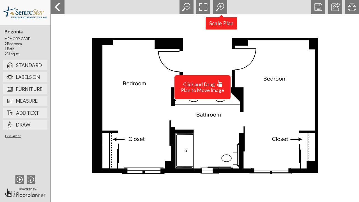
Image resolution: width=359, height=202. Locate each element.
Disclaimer (13, 135)
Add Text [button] (27, 113)
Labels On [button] (28, 77)
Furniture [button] (29, 89)
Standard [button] (29, 65)
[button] (187, 7)
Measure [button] (27, 101)
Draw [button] (23, 125)
